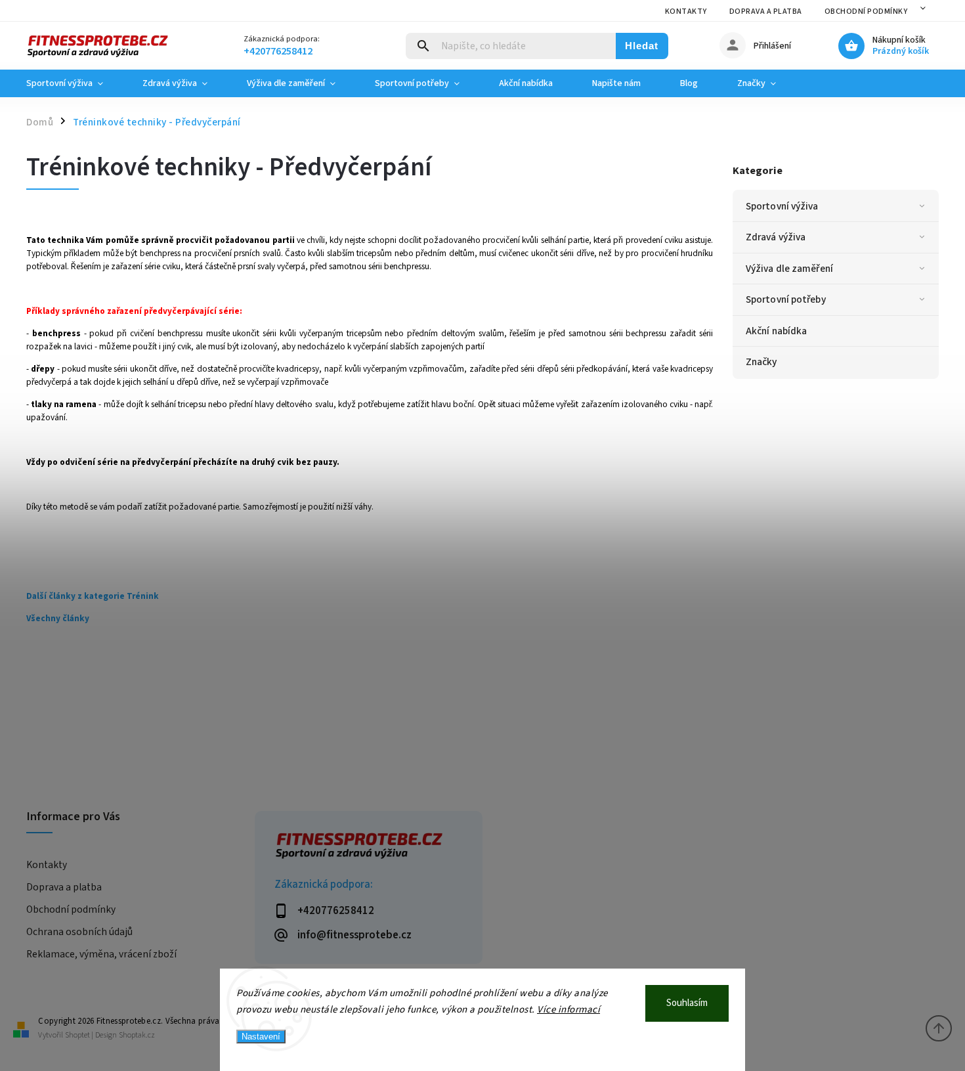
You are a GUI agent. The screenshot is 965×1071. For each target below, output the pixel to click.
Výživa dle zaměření (789, 268)
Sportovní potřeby (786, 299)
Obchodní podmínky (866, 11)
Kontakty (686, 11)
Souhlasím (687, 1003)
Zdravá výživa (775, 237)
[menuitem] (74, 83)
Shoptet (77, 1035)
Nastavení (261, 1036)
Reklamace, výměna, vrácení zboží (101, 954)
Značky (761, 362)
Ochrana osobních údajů (79, 932)
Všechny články (57, 618)
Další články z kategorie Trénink (92, 596)
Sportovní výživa (782, 206)
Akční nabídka (776, 331)
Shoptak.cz (137, 1035)
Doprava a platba (765, 11)
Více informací (568, 1009)
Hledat (641, 45)
